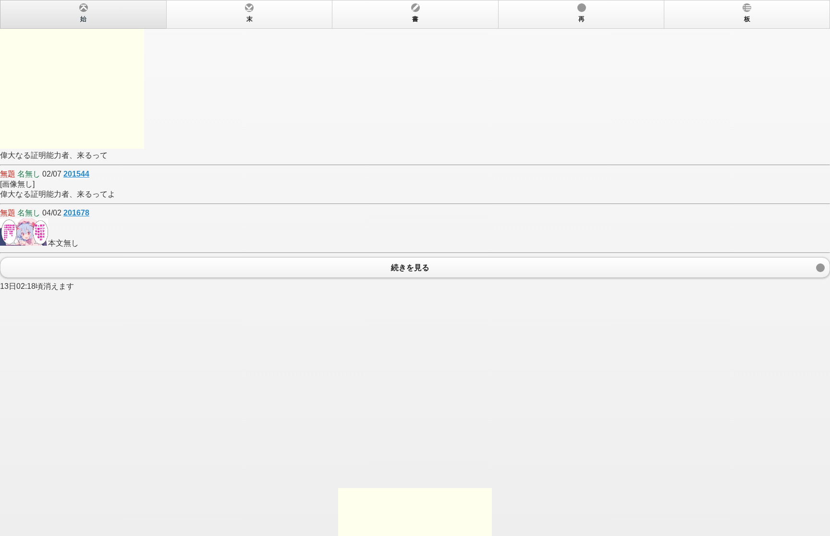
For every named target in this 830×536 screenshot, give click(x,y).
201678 (76, 213)
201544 (76, 174)
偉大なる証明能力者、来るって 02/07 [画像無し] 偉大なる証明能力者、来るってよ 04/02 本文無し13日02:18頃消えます (375, 153)
